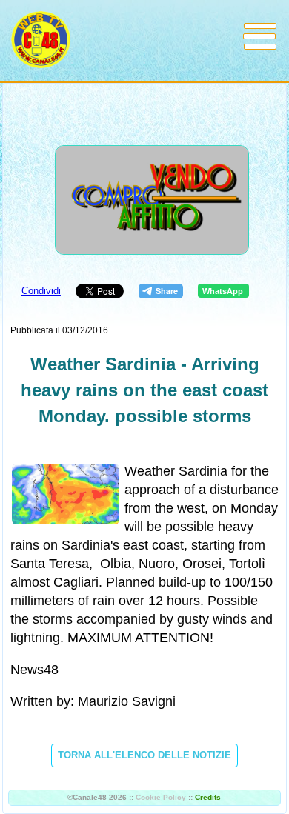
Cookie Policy (161, 797)
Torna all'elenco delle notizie (144, 755)
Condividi (41, 290)
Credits (208, 797)
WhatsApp (222, 291)
